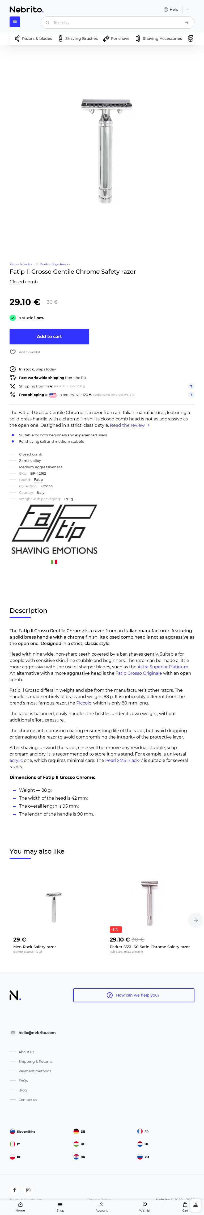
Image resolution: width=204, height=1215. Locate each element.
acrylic (16, 760)
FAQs (23, 1080)
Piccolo (83, 703)
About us (26, 1052)
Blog (23, 1090)
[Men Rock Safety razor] (53, 902)
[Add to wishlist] (90, 938)
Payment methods (35, 1071)
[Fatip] (54, 529)
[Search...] (186, 22)
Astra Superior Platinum (163, 666)
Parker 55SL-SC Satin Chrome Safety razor (150, 946)
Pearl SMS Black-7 (124, 760)
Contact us (28, 1100)
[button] (195, 920)
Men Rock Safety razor (34, 946)
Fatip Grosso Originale (139, 673)
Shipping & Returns (35, 1061)
